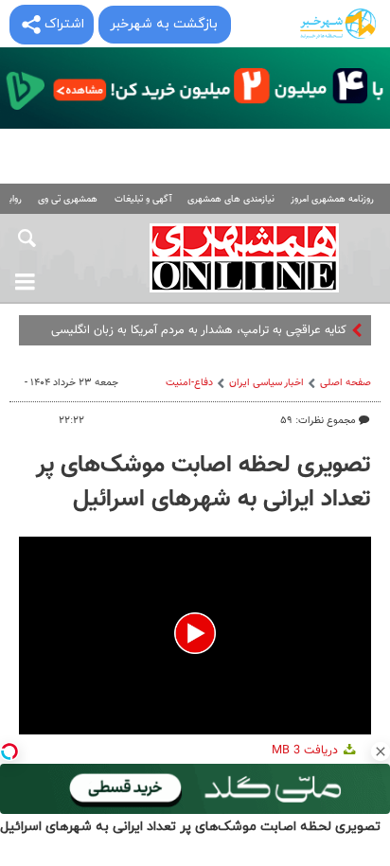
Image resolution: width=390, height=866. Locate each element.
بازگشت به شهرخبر (164, 24)
